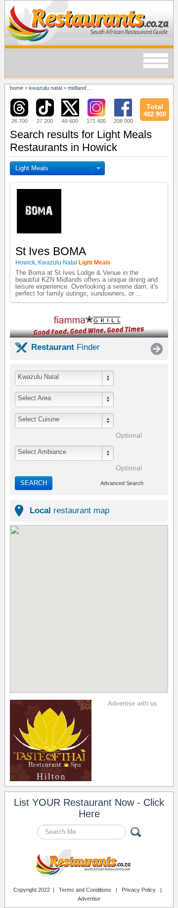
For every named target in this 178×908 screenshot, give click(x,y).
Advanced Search (121, 483)
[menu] (155, 61)
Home (16, 88)
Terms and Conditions (85, 890)
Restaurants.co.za (89, 864)
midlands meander (90, 88)
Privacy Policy (139, 890)
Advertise (89, 899)
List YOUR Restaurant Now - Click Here (89, 808)
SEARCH (33, 483)
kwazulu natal (45, 88)
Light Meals (31, 168)
